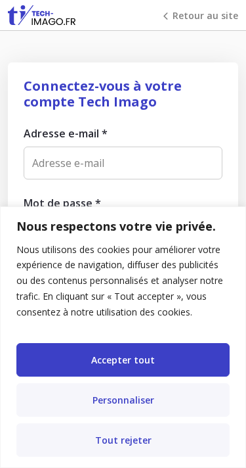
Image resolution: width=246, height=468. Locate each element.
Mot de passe (62, 203)
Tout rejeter (123, 440)
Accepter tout (123, 360)
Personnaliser (123, 400)
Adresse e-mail (66, 133)
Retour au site (205, 15)
